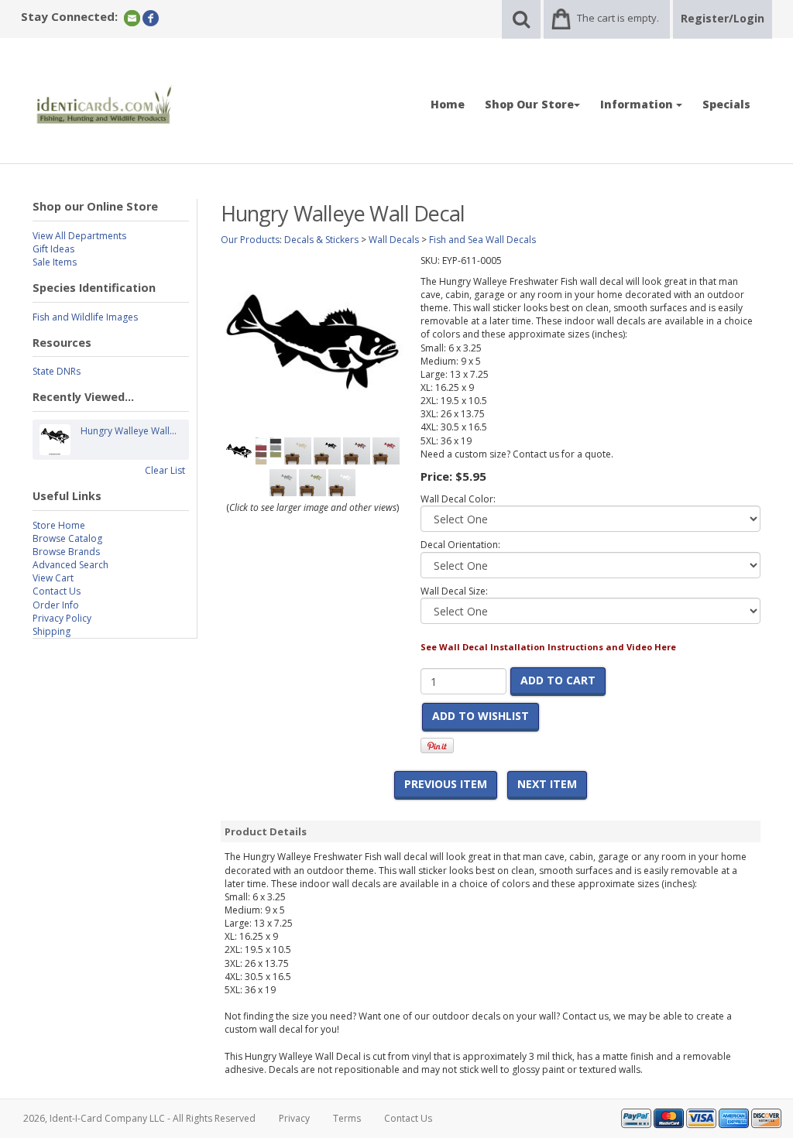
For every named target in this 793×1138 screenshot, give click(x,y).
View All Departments (79, 235)
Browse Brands (66, 551)
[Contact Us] (132, 17)
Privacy (294, 1118)
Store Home (59, 525)
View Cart (53, 577)
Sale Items (55, 262)
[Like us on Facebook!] (150, 17)
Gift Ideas (53, 248)
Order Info (56, 605)
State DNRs (57, 371)
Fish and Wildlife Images (85, 317)
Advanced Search (70, 564)
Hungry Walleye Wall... (129, 430)
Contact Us (57, 591)
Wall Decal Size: (454, 591)
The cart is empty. (618, 18)
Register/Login (722, 18)
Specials (726, 104)
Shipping (51, 631)
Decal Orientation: (460, 544)
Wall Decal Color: (458, 499)
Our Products (250, 239)
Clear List (165, 470)
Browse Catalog (67, 538)
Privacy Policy (62, 618)
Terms (347, 1118)
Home (448, 104)
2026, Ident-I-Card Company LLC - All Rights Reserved (139, 1118)
